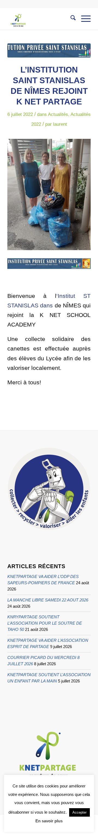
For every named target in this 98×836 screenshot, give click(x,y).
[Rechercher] (70, 19)
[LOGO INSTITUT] (49, 50)
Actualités (58, 114)
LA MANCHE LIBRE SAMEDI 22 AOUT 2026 (47, 600)
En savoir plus (49, 821)
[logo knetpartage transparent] (40, 19)
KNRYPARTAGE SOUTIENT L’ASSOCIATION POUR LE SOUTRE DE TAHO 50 (44, 623)
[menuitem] (70, 19)
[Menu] (83, 19)
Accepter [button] (79, 812)
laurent (60, 124)
